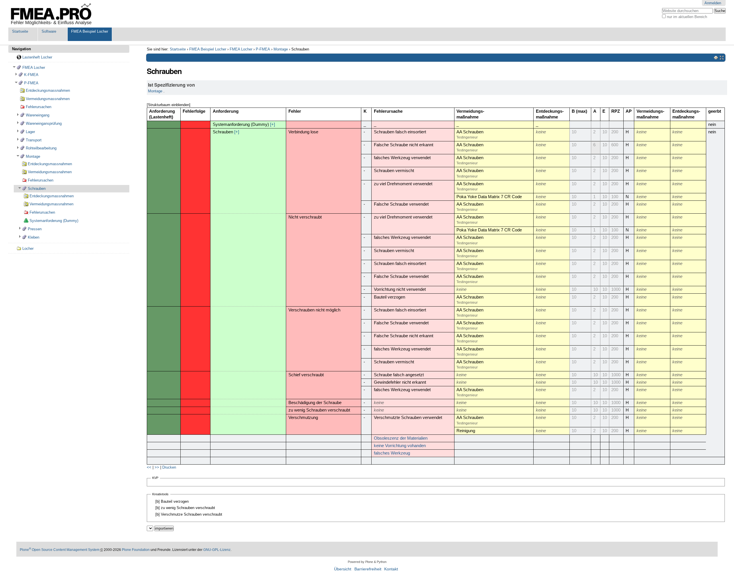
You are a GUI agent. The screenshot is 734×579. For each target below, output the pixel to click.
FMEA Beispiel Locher (89, 31)
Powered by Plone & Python (367, 562)
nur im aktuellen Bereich (687, 17)
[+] (272, 124)
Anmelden (712, 3)
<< (149, 467)
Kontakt (391, 569)
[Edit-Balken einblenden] (721, 57)
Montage (281, 49)
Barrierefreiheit (367, 569)
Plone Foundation (136, 550)
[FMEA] (51, 13)
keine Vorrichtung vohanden (400, 445)
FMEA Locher (241, 49)
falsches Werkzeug (392, 453)
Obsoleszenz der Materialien (400, 438)
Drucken (169, 467)
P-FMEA (263, 49)
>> (157, 467)
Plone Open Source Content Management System (59, 550)
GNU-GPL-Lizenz (217, 550)
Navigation (21, 49)
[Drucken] (716, 57)
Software (49, 31)
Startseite (20, 31)
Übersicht (342, 569)
